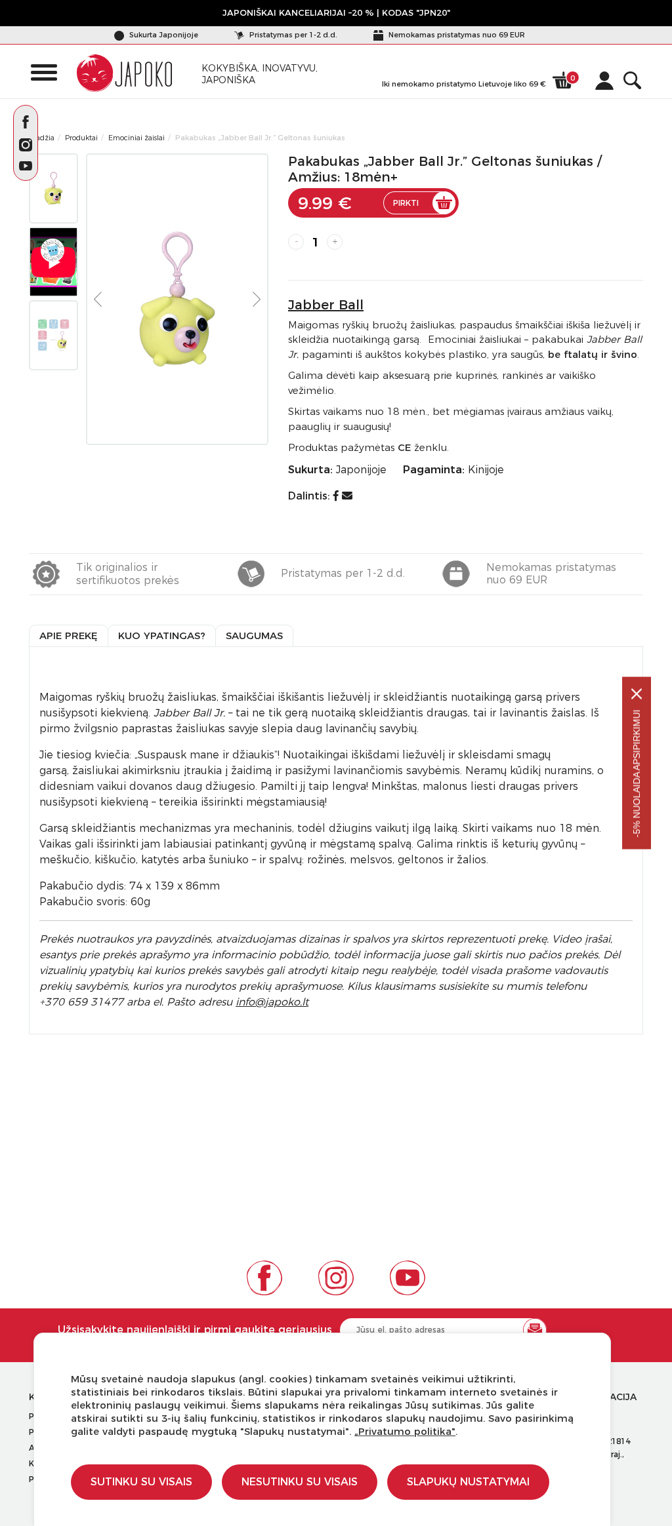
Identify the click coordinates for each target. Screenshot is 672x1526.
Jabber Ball (326, 305)
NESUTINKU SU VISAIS (300, 1482)
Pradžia (41, 137)
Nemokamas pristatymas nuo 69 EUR (456, 34)
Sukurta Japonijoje (162, 34)
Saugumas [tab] (254, 635)
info (272, 1002)
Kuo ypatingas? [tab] (161, 635)
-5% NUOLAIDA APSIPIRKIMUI (636, 774)
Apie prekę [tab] (68, 635)
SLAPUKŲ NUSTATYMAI (468, 1482)
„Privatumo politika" (404, 1431)
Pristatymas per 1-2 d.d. (292, 34)
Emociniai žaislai (136, 137)
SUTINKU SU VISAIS (141, 1482)
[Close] (636, 694)
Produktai (81, 137)
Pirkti (406, 203)
